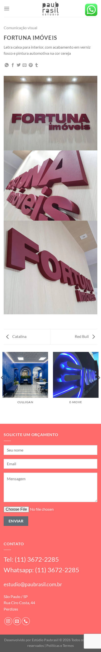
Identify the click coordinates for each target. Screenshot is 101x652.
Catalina (19, 336)
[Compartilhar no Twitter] (19, 65)
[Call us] (26, 621)
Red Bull (82, 336)
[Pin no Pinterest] (31, 65)
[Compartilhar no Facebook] (13, 65)
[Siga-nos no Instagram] (8, 621)
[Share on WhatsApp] (7, 65)
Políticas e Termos (60, 645)
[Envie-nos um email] (17, 621)
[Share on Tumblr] (36, 65)
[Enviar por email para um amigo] (24, 65)
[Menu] (7, 8)
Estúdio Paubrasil (45, 640)
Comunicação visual (20, 27)
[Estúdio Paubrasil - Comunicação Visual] (50, 8)
